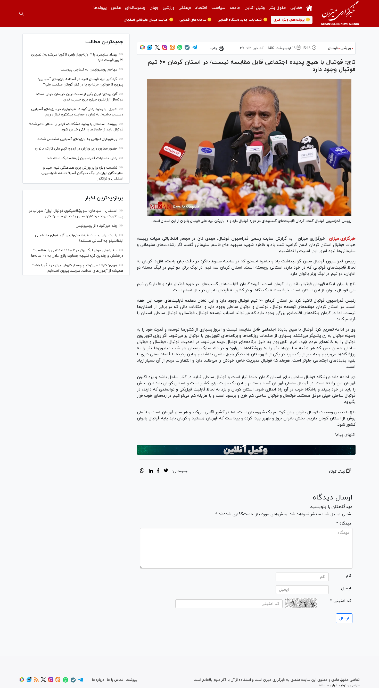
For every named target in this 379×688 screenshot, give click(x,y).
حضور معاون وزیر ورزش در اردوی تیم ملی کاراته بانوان (76, 148)
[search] (21, 14)
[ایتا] (172, 48)
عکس (116, 8)
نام (348, 575)
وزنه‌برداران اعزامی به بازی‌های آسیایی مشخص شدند (77, 139)
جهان (154, 8)
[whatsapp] (142, 471)
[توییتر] (157, 48)
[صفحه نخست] (309, 7)
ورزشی (168, 8)
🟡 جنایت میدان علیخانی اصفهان (148, 20)
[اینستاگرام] (164, 48)
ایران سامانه (328, 685)
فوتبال (333, 48)
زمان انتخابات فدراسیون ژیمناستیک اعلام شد (82, 158)
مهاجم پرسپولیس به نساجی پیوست (89, 69)
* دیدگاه (343, 523)
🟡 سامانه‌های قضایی (195, 20)
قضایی (296, 8)
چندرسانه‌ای (135, 8)
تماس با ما (115, 679)
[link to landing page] (340, 13)
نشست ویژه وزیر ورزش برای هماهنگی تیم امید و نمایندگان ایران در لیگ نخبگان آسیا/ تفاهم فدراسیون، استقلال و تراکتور (82, 173)
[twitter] (165, 471)
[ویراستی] (149, 48)
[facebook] (158, 471)
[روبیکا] (142, 48)
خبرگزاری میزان (342, 238)
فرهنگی (184, 8)
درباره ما (98, 679)
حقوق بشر (277, 8)
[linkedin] (151, 471)
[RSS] (36, 681)
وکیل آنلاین (254, 8)
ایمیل (346, 588)
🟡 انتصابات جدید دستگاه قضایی (242, 20)
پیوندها (100, 8)
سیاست (218, 8)
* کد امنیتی (340, 601)
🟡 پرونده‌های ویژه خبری (292, 20)
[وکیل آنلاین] (246, 450)
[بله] (187, 49)
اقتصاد (201, 8)
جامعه (235, 8)
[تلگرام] (194, 48)
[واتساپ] (179, 48)
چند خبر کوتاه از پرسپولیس (96, 225)
